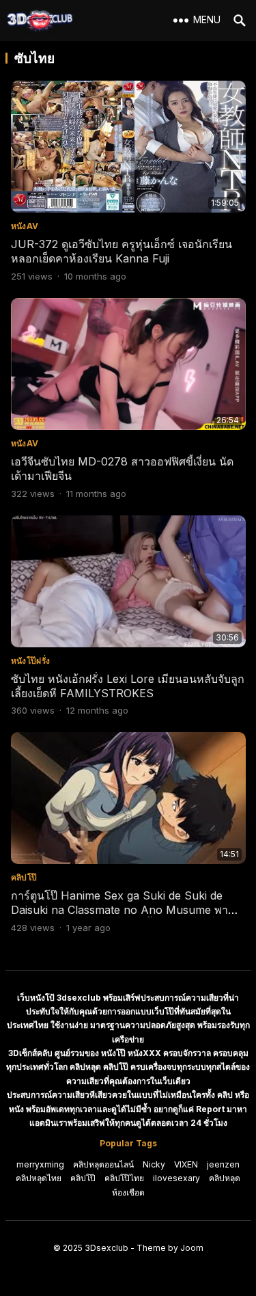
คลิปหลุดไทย (38, 1178)
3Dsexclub (106, 1248)
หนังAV (25, 226)
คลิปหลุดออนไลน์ (103, 1164)
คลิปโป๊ (24, 877)
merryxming (40, 1164)
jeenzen (223, 1164)
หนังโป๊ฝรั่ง (31, 661)
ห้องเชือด (128, 1192)
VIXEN (186, 1164)
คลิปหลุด (224, 1178)
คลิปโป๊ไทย (124, 1178)
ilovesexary (176, 1178)
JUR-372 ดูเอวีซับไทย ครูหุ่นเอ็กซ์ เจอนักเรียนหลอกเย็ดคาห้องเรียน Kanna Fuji (121, 251)
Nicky (154, 1164)
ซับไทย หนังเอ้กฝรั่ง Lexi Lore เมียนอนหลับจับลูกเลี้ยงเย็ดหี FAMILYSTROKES (127, 686)
